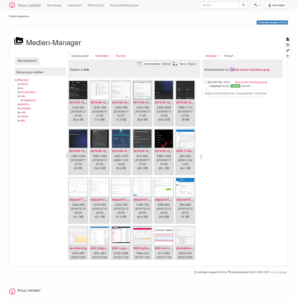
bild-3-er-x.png (165, 248)
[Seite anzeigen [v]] (287, 38)
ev (21, 88)
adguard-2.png (101, 199)
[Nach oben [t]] (287, 55)
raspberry (29, 100)
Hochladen (102, 56)
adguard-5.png (165, 199)
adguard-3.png (122, 199)
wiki (22, 120)
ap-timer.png (78, 248)
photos (24, 104)
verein (24, 116)
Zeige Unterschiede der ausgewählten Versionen (236, 93)
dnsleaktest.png (187, 248)
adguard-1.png (79, 199)
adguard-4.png (143, 199)
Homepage (54, 5)
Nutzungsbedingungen (124, 5)
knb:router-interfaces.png (251, 69)
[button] (257, 5)
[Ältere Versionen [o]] (287, 44)
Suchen (121, 56)
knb (22, 96)
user (23, 112)
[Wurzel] (23, 80)
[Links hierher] (287, 50)
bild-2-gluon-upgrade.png (151, 248)
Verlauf (228, 56)
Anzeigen (211, 56)
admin (24, 84)
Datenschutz (96, 5)
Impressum (74, 5)
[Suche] (243, 5)
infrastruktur (28, 92)
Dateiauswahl (79, 56)
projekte (25, 108)
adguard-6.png (186, 199)
